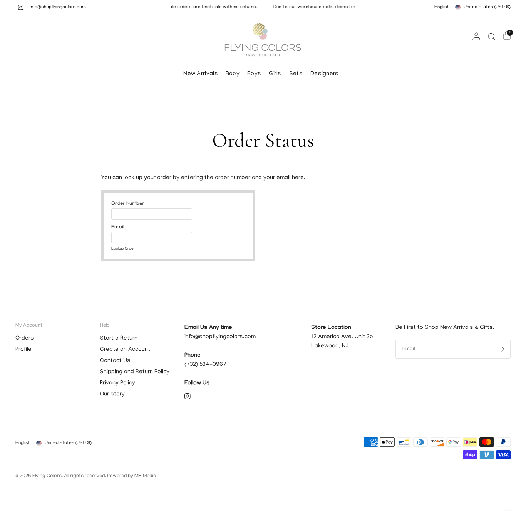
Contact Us (115, 361)
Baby (233, 74)
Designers (324, 74)
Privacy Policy (117, 383)
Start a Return (118, 338)
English (441, 7)
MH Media (145, 476)
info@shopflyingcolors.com (58, 7)
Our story (112, 394)
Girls (275, 74)
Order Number (127, 204)
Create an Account (125, 350)
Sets (296, 74)
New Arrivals (200, 74)
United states (487, 7)
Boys (254, 74)
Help (104, 325)
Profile (23, 350)
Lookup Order (123, 249)
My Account (28, 325)
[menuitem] (202, 74)
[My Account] (476, 36)
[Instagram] (20, 7)
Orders (24, 338)
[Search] (491, 36)
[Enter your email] (503, 349)
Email (117, 227)
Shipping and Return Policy (134, 372)
